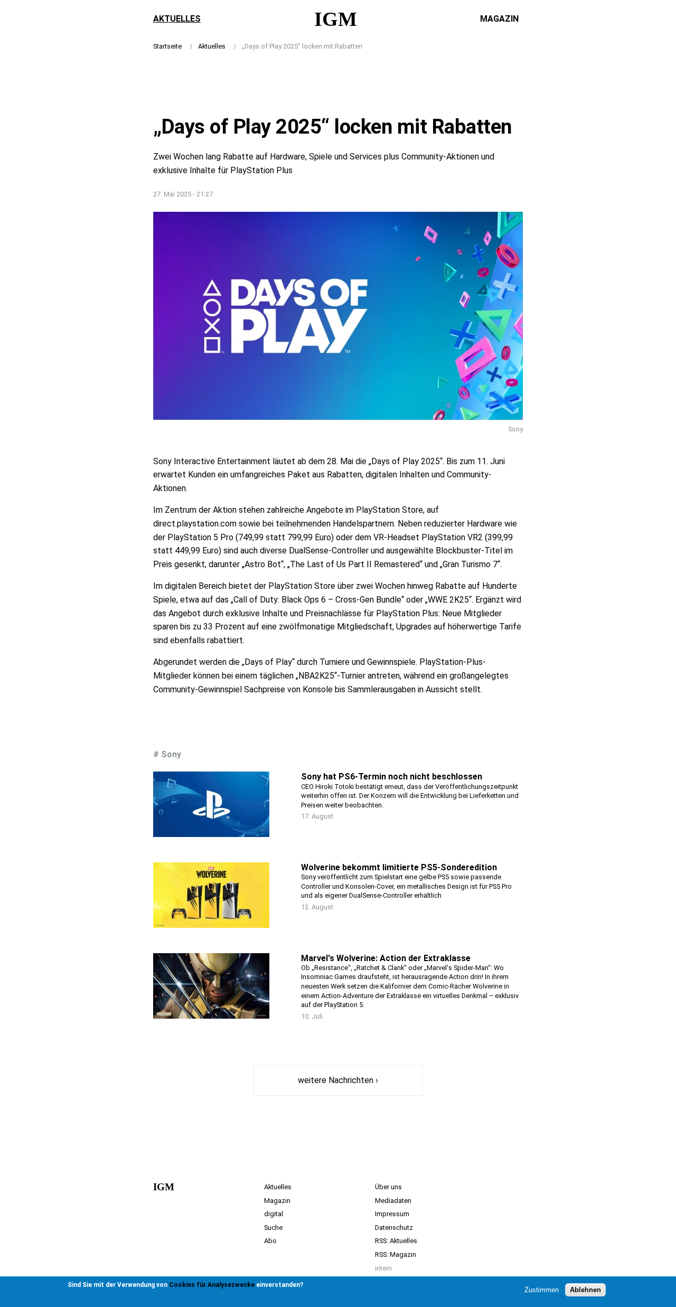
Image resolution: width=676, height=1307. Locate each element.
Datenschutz (394, 1227)
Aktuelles (177, 19)
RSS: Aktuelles (396, 1241)
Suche (273, 1227)
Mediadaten (393, 1201)
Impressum (392, 1214)
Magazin (499, 19)
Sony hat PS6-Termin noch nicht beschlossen (391, 777)
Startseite (167, 46)
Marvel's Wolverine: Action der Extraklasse (386, 958)
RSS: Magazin (395, 1254)
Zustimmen (541, 1290)
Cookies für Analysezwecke (212, 1285)
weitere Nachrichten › (338, 1080)
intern (383, 1268)
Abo (270, 1241)
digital (273, 1214)
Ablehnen (585, 1290)
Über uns (388, 1187)
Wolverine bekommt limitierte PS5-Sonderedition (399, 867)
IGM (335, 19)
